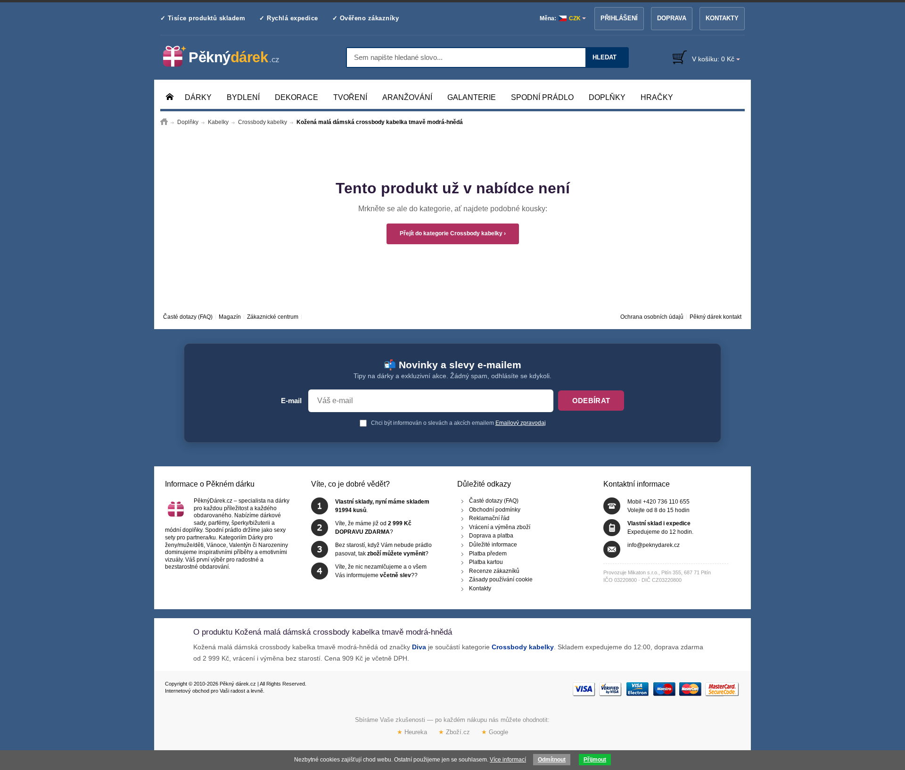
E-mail (291, 401)
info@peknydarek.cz (653, 545)
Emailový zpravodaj (520, 423)
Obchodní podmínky (494, 509)
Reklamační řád (489, 518)
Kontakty (722, 18)
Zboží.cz (454, 732)
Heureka (412, 732)
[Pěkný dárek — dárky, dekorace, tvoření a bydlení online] (228, 56)
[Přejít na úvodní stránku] (164, 122)
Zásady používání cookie (501, 579)
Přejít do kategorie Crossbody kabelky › (453, 233)
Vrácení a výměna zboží (499, 526)
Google (494, 732)
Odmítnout (552, 759)
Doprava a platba (491, 535)
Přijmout (595, 759)
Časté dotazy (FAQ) (188, 317)
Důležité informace (493, 544)
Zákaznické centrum (272, 317)
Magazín (230, 317)
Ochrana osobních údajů (651, 317)
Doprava (671, 18)
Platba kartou (486, 562)
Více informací (508, 759)
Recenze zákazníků (494, 570)
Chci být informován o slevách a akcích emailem (458, 423)
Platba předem (488, 553)
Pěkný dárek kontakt (715, 317)
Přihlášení (619, 18)
